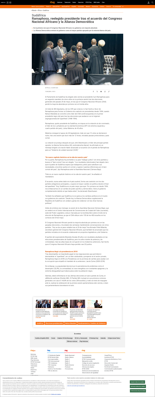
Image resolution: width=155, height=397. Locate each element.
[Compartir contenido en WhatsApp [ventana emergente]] (105, 91)
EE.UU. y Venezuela (81, 338)
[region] (77, 386)
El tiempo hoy (94, 338)
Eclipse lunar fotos (114, 338)
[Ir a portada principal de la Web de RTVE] (38, 350)
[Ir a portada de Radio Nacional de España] (72, 351)
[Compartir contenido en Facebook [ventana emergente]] (93, 91)
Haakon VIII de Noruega (64, 338)
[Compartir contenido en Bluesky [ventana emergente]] (101, 91)
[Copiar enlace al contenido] (109, 91)
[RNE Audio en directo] (10, 2)
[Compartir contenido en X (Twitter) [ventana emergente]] (97, 91)
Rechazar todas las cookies (138, 386)
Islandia (103, 338)
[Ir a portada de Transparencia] (103, 351)
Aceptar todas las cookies (137, 382)
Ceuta (53, 338)
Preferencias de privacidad (138, 390)
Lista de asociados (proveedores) (76, 385)
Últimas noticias (72, 341)
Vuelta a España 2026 (42, 338)
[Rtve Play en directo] (7, 2)
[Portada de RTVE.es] (52, 2)
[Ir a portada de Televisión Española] (55, 351)
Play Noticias (84, 341)
